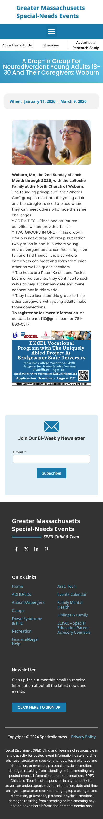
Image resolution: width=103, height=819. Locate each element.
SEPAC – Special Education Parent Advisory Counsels (74, 628)
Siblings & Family (72, 615)
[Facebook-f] (16, 549)
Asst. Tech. (67, 586)
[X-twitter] (26, 549)
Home (17, 586)
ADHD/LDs (21, 594)
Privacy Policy (83, 736)
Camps (18, 610)
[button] (51, 31)
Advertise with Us (17, 45)
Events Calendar (72, 594)
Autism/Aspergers (28, 602)
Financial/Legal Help (25, 641)
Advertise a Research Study (86, 45)
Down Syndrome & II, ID (27, 621)
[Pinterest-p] (46, 549)
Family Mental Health (69, 605)
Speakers (51, 45)
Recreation (22, 631)
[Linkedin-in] (36, 549)
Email (19, 452)
